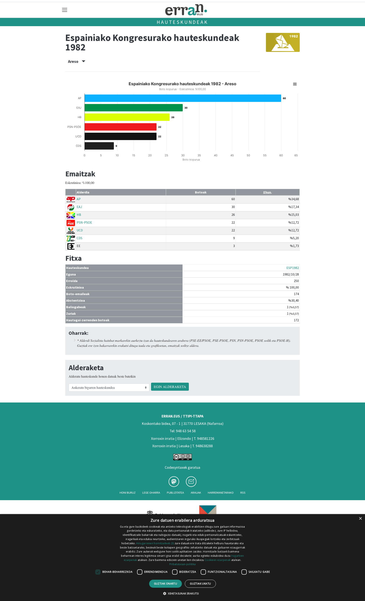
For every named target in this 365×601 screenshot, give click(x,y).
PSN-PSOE (84, 222)
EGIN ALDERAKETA (170, 386)
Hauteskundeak (182, 22)
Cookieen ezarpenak (217, 560)
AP (79, 199)
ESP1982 (292, 268)
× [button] (360, 518)
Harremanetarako (221, 492)
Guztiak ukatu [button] (200, 583)
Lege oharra (151, 492)
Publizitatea (175, 492)
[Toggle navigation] (64, 10)
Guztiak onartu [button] (165, 583)
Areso (75, 61)
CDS (79, 238)
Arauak (196, 492)
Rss (242, 492)
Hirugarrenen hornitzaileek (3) (155, 543)
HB (79, 214)
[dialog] (182, 557)
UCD (80, 230)
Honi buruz (128, 492)
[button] (182, 593)
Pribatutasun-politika (182, 564)
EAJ (79, 207)
